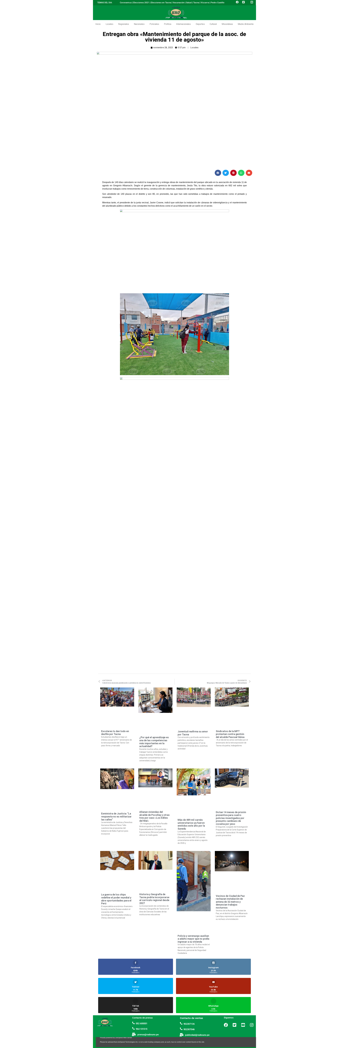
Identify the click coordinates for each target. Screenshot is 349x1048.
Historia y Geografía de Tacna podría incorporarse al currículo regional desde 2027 (154, 899)
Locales (109, 24)
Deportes (200, 24)
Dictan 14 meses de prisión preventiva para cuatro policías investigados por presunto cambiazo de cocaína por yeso (231, 818)
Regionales (123, 24)
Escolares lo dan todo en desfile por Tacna (115, 733)
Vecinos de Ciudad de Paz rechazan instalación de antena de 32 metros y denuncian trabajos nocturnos (230, 901)
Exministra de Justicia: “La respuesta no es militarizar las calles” (116, 816)
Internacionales (183, 24)
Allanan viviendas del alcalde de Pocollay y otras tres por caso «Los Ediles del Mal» (154, 816)
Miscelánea (227, 24)
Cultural (213, 24)
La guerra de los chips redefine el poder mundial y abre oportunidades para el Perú (116, 899)
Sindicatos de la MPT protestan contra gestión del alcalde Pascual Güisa (230, 734)
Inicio (98, 24)
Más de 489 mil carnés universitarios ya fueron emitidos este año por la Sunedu (191, 824)
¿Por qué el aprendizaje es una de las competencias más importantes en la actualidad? (154, 742)
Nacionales (139, 24)
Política (167, 24)
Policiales (154, 24)
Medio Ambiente (246, 24)
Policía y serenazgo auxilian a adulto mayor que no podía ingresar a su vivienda (193, 938)
